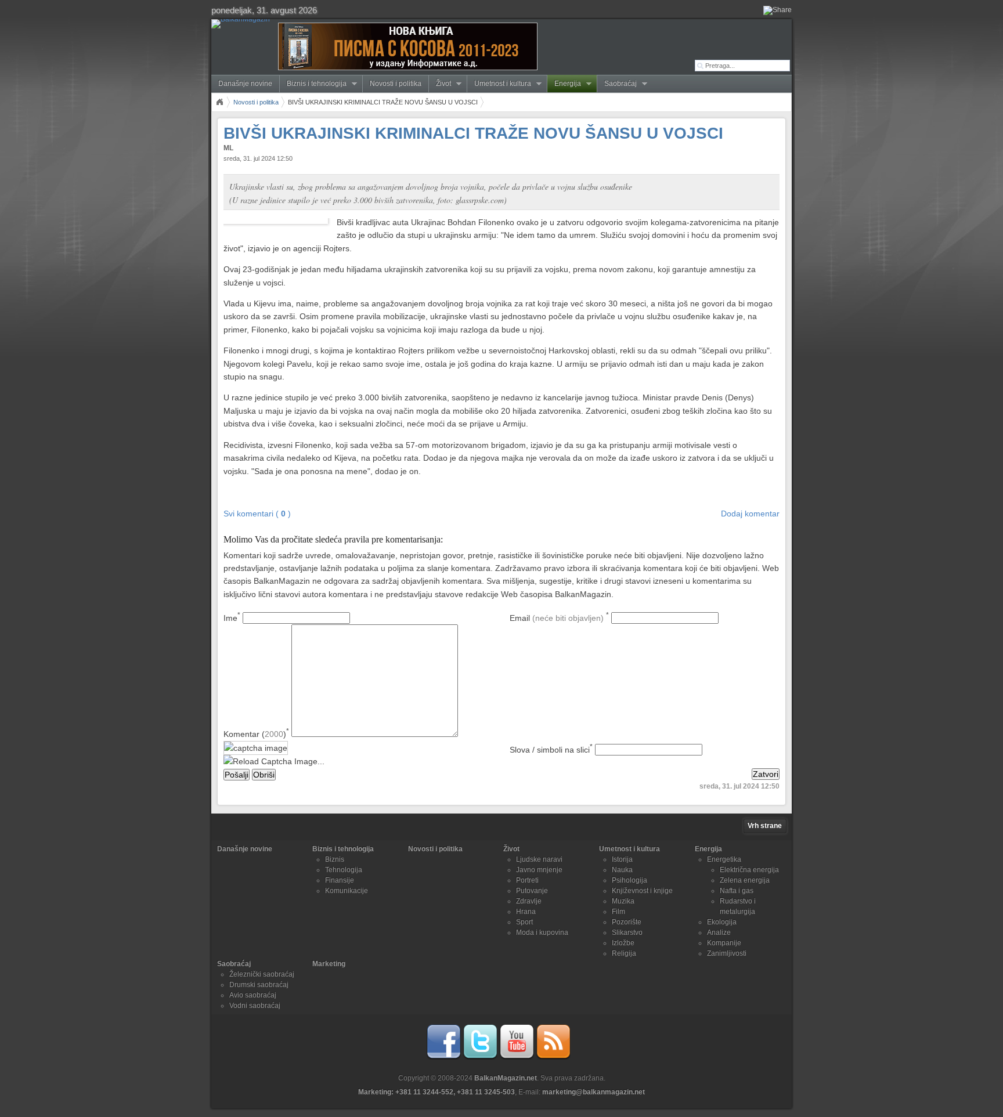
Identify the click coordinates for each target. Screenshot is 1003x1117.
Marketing (328, 964)
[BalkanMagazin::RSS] (553, 1057)
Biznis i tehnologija (313, 83)
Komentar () (256, 734)
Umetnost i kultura (499, 83)
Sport (524, 922)
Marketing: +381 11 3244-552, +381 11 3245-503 (436, 1092)
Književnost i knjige (642, 891)
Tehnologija (343, 870)
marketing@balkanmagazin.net (593, 1092)
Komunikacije (346, 891)
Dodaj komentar (750, 513)
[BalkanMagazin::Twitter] (480, 1057)
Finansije (339, 880)
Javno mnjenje (539, 870)
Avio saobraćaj (252, 995)
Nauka (622, 870)
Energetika (724, 859)
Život (440, 83)
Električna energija (749, 870)
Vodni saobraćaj (254, 1006)
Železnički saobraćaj (261, 974)
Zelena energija (745, 880)
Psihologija (629, 880)
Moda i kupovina (542, 932)
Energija (564, 83)
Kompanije (724, 943)
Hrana (526, 912)
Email (559, 618)
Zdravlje (529, 901)
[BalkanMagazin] (243, 23)
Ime (231, 618)
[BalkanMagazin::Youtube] (516, 1057)
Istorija (622, 859)
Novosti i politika (395, 83)
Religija (624, 953)
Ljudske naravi (539, 859)
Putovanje (532, 891)
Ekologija (722, 922)
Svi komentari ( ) (257, 513)
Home (219, 102)
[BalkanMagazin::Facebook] (443, 1057)
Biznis (334, 859)
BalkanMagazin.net (505, 1078)
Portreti (527, 880)
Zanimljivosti (726, 953)
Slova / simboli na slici (551, 749)
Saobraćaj (617, 83)
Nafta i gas (736, 891)
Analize (719, 932)
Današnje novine (245, 83)
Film (618, 912)
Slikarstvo (627, 932)
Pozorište (626, 922)
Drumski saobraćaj (258, 985)
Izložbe (623, 943)
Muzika (623, 901)
